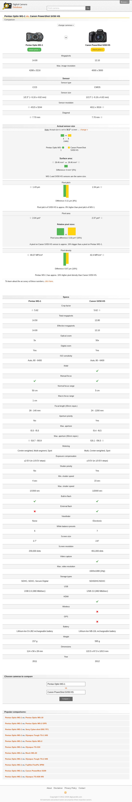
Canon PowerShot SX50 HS (97, 45)
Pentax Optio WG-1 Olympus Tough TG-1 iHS (26, 735)
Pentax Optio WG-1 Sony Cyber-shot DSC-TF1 (27, 729)
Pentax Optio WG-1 (34, 45)
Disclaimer (58, 788)
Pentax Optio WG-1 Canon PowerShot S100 (25, 771)
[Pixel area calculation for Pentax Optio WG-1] (30, 218)
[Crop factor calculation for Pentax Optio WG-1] (32, 310)
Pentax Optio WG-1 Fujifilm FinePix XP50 (24, 765)
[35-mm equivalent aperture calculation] (29, 440)
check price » (34, 50)
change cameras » (66, 25)
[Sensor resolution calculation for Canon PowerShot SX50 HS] (103, 107)
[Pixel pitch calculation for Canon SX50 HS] (101, 187)
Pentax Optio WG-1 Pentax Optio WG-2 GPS (26, 723)
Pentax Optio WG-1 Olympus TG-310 (22, 747)
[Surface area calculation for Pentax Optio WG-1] (53, 162)
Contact (82, 788)
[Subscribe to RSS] (65, 792)
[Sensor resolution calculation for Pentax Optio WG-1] (29, 107)
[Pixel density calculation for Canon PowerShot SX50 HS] (103, 255)
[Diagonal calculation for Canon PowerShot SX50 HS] (101, 117)
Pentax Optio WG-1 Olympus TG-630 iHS (24, 777)
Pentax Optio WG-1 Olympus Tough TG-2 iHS (26, 759)
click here (49, 281)
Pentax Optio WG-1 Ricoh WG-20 (21, 753)
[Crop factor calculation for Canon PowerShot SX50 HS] (99, 310)
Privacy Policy (71, 788)
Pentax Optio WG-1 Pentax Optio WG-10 (24, 718)
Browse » (124, 2)
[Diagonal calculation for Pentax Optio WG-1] (30, 117)
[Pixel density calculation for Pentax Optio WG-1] (28, 255)
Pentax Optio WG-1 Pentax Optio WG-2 (23, 741)
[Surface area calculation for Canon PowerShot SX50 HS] (79, 162)
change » (84, 130)
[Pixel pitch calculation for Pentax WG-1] (31, 187)
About (49, 788)
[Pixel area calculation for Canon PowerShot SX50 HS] (101, 218)
